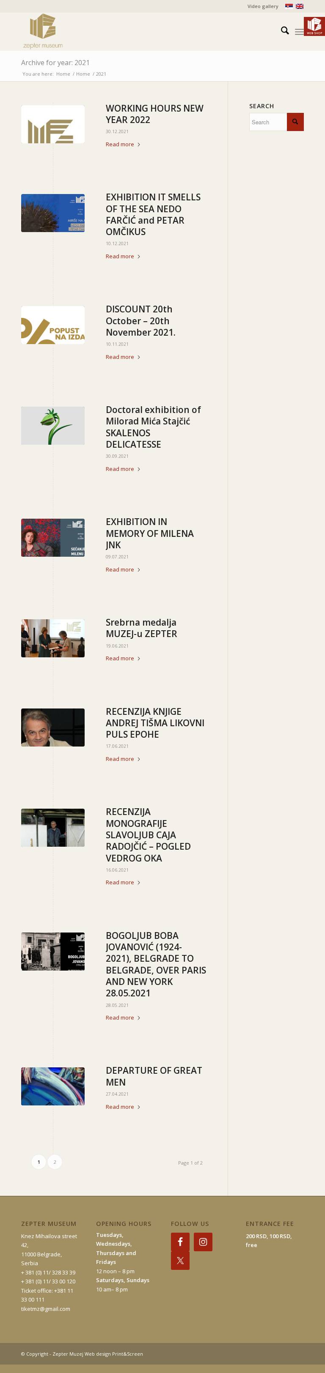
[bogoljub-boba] (53, 952)
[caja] (53, 828)
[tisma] (53, 727)
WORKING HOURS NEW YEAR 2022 (155, 114)
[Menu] (299, 31)
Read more (120, 144)
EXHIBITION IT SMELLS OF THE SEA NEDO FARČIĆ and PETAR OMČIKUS (153, 214)
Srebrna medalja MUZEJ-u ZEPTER (141, 628)
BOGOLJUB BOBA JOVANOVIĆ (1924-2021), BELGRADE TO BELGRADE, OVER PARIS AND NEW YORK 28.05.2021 (156, 964)
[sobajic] (53, 1086)
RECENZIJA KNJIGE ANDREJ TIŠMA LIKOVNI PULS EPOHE (155, 723)
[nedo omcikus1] (53, 213)
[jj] (53, 538)
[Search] (281, 32)
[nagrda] (53, 638)
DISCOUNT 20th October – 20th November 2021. (141, 320)
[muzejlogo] (53, 124)
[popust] (53, 325)
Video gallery (263, 6)
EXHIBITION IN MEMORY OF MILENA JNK (150, 533)
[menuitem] (260, 6)
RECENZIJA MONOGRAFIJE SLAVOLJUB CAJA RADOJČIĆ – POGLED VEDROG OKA (148, 835)
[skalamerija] (53, 426)
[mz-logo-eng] (62, 32)
